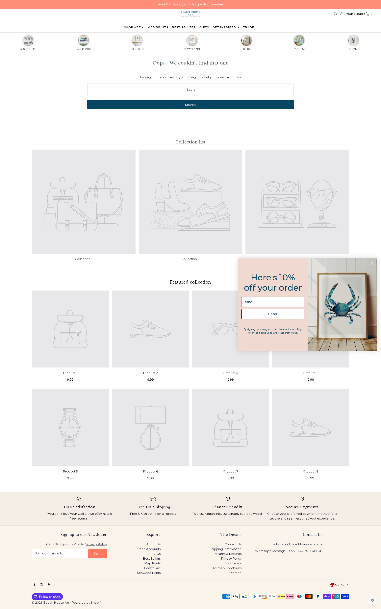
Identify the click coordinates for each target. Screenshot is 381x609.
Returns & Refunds (227, 554)
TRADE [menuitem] (248, 27)
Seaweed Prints (149, 573)
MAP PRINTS (83, 49)
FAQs (156, 554)
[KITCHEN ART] (353, 40)
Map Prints (152, 563)
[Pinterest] (49, 585)
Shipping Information (225, 549)
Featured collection (190, 282)
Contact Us (233, 544)
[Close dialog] (371, 263)
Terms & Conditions (227, 568)
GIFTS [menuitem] (204, 27)
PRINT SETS (137, 49)
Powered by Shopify (87, 602)
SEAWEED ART (192, 49)
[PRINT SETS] (137, 40)
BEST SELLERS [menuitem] (183, 27)
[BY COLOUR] (299, 40)
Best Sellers (152, 558)
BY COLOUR (299, 49)
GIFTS (246, 49)
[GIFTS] (246, 40)
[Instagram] (41, 585)
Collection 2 (190, 259)
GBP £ (339, 585)
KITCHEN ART (353, 49)
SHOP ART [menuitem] (132, 27)
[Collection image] (84, 202)
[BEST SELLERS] (28, 40)
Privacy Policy (96, 544)
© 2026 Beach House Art (50, 602)
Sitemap (235, 573)
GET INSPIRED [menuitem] (224, 27)
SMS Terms (233, 563)
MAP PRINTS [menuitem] (157, 27)
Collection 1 (83, 259)
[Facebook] (34, 585)
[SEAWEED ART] (192, 40)
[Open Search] (335, 13)
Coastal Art (152, 568)
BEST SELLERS (28, 49)
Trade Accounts (149, 549)
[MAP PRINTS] (83, 40)
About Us (153, 544)
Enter (273, 314)
